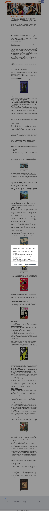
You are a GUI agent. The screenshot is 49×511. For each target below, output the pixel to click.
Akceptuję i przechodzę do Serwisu (31, 264)
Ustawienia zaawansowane (18, 264)
